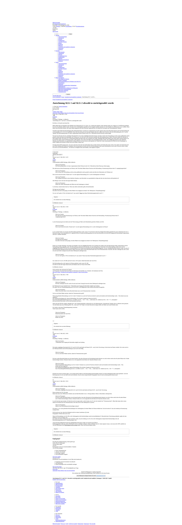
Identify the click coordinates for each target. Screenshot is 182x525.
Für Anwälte (92, 523)
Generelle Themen (62, 41)
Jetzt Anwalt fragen (79, 113)
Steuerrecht (60, 48)
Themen (57, 35)
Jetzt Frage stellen (57, 456)
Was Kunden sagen (59, 488)
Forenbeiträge (68, 26)
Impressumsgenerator (60, 501)
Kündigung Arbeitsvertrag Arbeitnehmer (67, 85)
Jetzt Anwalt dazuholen (69, 113)
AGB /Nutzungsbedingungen (60, 519)
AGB (56, 511)
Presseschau (58, 489)
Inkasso (60, 43)
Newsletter (57, 496)
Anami (54, 159)
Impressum (60, 84)
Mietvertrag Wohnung (63, 90)
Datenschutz (58, 517)
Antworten (55, 113)
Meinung (60, 58)
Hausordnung (61, 82)
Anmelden (57, 487)
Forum (56, 62)
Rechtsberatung (58, 485)
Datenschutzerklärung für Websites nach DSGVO (69, 81)
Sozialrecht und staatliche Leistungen (66, 47)
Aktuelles (57, 510)
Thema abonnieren (63, 106)
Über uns (57, 515)
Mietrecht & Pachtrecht (63, 59)
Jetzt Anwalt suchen (57, 466)
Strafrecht (60, 49)
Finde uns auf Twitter (60, 498)
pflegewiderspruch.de (100, 475)
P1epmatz (55, 116)
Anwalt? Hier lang (57, 95)
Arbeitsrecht (61, 38)
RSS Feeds (57, 497)
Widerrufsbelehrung (59, 521)
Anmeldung (58, 507)
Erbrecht (60, 39)
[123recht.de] (59, 23)
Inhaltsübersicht (58, 483)
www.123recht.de (57, 97)
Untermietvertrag (62, 91)
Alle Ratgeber (61, 52)
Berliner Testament (62, 80)
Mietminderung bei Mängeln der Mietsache (68, 88)
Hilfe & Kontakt (56, 22)
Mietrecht (60, 45)
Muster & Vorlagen (59, 77)
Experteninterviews (62, 56)
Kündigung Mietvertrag (60, 502)
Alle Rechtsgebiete (62, 36)
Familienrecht (61, 40)
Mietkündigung (61, 86)
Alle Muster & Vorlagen (63, 79)
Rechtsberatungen (80, 26)
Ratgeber (58, 26)
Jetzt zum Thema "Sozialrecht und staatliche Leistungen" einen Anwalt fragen (70, 272)
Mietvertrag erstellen (60, 503)
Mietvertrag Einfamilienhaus (64, 89)
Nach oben (55, 469)
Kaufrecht (60, 44)
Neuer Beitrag (61, 113)
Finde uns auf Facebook (60, 499)
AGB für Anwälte (73, 523)
